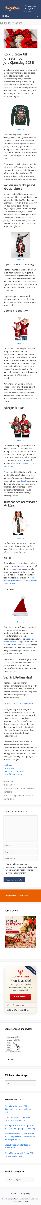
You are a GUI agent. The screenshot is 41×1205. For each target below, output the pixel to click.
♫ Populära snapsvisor (15, 1005)
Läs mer (10, 1059)
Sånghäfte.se (13, 1199)
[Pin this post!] (13, 23)
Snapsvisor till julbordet (14, 771)
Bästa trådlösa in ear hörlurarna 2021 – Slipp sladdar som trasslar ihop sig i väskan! (20, 1136)
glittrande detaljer (20, 644)
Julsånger (8, 765)
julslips (17, 569)
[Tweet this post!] (5, 23)
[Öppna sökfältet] (37, 15)
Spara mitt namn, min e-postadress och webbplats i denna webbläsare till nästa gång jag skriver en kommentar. (21, 868)
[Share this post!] (1, 23)
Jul (7, 784)
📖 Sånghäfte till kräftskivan (18, 1010)
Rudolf (23, 481)
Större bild (20, 129)
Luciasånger (9, 768)
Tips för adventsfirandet (22, 703)
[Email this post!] (20, 23)
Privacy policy (24, 1193)
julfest (12, 784)
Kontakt (14, 1193)
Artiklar (9, 781)
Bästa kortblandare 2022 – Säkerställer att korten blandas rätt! (18, 1109)
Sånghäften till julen (13, 774)
